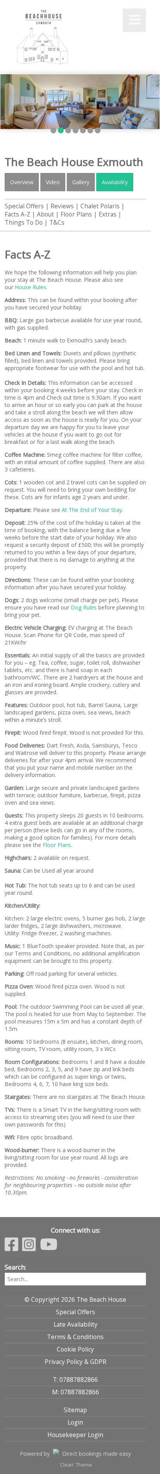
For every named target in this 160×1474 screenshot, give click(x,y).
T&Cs (56, 222)
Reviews (62, 206)
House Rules (30, 287)
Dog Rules (84, 607)
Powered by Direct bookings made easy (75, 1453)
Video (53, 182)
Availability (115, 182)
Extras (108, 214)
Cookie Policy (75, 1349)
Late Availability (75, 1324)
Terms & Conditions (75, 1337)
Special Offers (24, 206)
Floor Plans (76, 214)
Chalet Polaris (100, 206)
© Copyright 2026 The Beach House (75, 1300)
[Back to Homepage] (43, 38)
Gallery (80, 182)
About (45, 214)
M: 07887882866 (75, 1392)
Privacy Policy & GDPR (75, 1362)
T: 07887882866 (75, 1380)
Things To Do (24, 222)
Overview (21, 182)
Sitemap (75, 1410)
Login (75, 1422)
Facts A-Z (17, 214)
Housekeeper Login (75, 1435)
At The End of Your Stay (92, 509)
